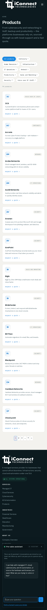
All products (9, 59)
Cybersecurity (7, 496)
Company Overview (10, 540)
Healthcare (6, 518)
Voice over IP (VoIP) (27, 80)
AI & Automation (9, 500)
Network (24, 69)
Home (4, 17)
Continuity (24, 59)
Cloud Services (8, 492)
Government (7, 529)
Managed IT (7, 488)
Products (5, 504)
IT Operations (10, 69)
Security (8, 80)
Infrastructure (29, 64)
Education (6, 522)
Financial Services (9, 514)
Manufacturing (8, 526)
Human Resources (11, 64)
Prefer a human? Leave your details (15, 605)
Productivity (10, 75)
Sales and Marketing (28, 75)
